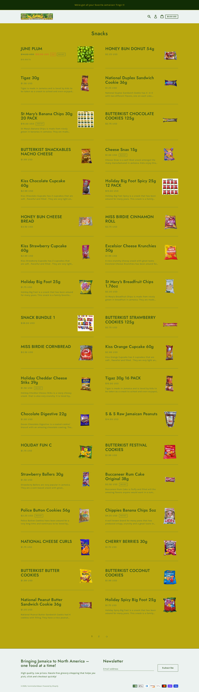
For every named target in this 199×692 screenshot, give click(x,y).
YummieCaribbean (34, 686)
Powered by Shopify (50, 686)
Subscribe (168, 668)
